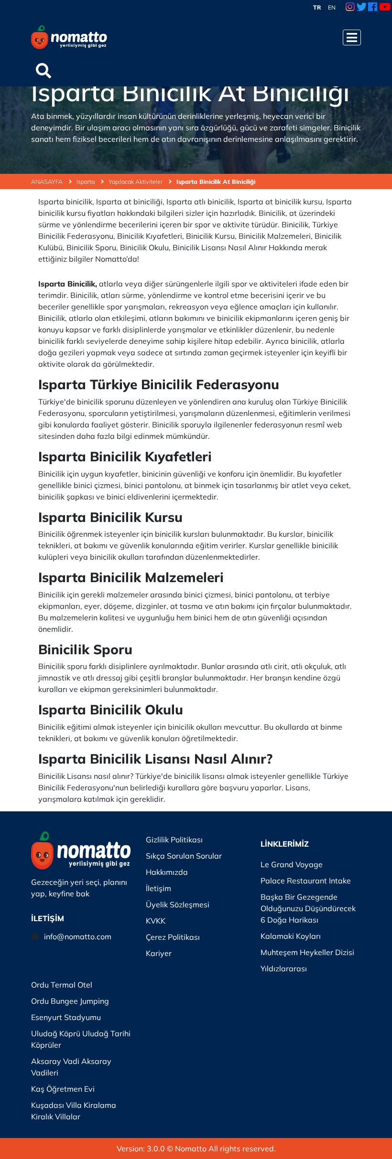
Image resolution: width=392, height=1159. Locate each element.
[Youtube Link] (385, 7)
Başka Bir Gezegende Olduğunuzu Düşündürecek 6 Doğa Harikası (308, 908)
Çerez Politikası (173, 937)
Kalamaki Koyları (291, 936)
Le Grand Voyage (292, 864)
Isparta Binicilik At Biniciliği (215, 181)
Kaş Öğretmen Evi (63, 1089)
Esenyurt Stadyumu (66, 1017)
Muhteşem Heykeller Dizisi (307, 952)
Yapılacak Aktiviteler (136, 181)
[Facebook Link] (372, 7)
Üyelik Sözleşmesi (177, 904)
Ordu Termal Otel (61, 984)
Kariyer (159, 953)
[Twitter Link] (362, 7)
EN (332, 7)
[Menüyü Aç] (352, 37)
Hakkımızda (167, 872)
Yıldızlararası (284, 968)
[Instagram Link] (350, 7)
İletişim (158, 888)
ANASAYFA (47, 181)
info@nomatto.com (77, 936)
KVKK (155, 920)
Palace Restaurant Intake (306, 880)
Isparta (86, 181)
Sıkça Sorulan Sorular (184, 856)
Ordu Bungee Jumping (70, 1001)
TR (317, 7)
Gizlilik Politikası (174, 839)
